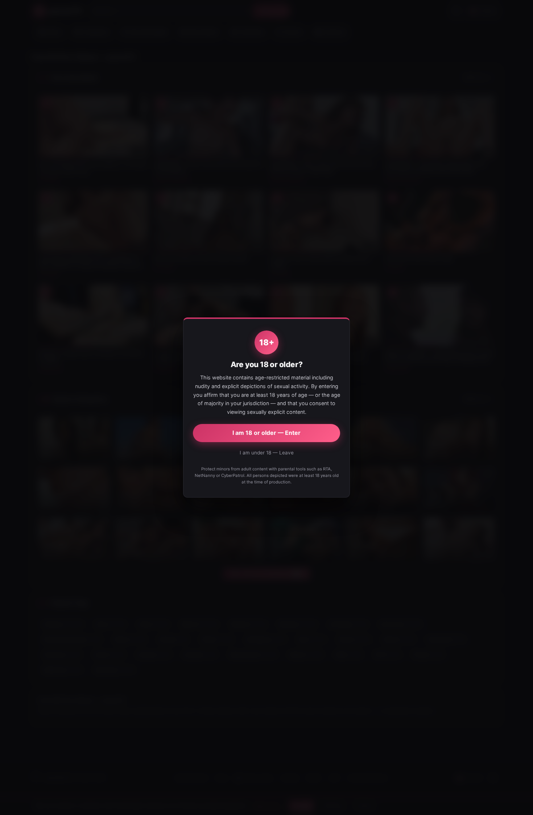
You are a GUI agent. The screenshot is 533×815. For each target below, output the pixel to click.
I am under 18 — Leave (267, 453)
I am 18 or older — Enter (266, 432)
